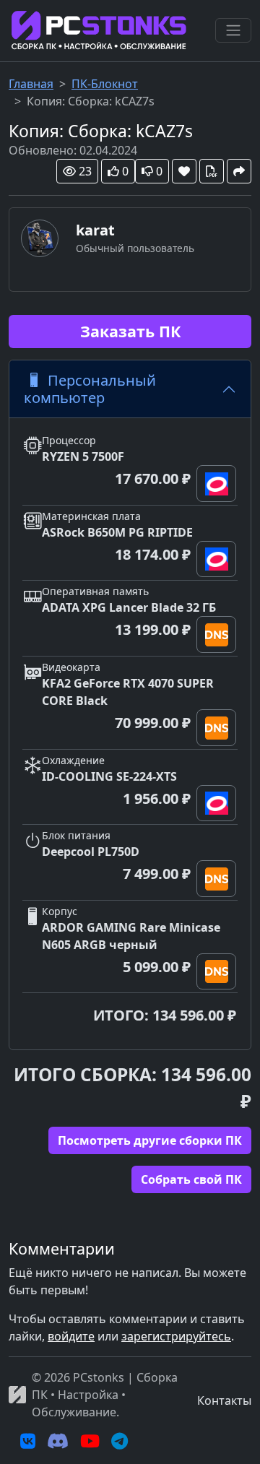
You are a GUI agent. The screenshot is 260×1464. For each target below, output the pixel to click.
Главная (31, 84)
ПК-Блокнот (105, 84)
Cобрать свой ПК (191, 1179)
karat (95, 230)
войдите (71, 1336)
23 (85, 171)
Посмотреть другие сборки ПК (150, 1140)
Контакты (224, 1400)
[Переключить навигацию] (233, 30)
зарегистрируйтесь (176, 1336)
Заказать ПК (130, 331)
